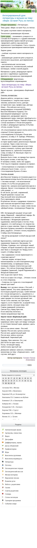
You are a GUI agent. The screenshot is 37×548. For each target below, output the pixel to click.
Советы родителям (11, 491)
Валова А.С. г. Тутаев (9, 416)
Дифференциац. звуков (13, 443)
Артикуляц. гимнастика (13, 433)
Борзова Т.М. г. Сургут (10, 410)
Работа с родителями (12, 484)
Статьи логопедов (11, 497)
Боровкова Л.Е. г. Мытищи (11, 413)
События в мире (11, 504)
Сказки (7, 488)
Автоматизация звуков (13, 430)
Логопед (8, 465)
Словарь (8, 494)
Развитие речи (10, 481)
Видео (7, 436)
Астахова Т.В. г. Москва (10, 388)
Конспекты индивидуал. (13, 459)
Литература (9, 462)
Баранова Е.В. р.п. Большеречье (13, 394)
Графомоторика (10, 449)
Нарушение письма (12, 478)
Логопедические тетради (14, 468)
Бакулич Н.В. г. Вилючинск (12, 391)
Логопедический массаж (14, 471)
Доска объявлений (11, 446)
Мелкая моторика (11, 475)
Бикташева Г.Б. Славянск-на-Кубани (15, 397)
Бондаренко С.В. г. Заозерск (12, 407)
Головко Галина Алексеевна (29, 359)
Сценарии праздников (13, 500)
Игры (7, 452)
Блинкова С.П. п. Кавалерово (12, 400)
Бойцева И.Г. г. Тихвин (10, 404)
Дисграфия (9, 439)
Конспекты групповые (13, 455)
